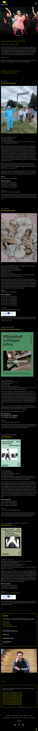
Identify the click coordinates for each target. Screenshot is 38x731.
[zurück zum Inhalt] (36, 729)
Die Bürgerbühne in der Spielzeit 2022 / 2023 (12, 696)
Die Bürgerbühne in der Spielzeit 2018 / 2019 (12, 701)
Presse (20, 715)
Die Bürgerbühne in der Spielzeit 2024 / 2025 (12, 693)
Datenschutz (26, 717)
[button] (15, 35)
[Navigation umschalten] (36, 3)
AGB (21, 717)
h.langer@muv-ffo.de (7, 624)
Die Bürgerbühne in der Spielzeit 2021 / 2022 (12, 698)
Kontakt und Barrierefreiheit (12, 715)
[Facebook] (15, 725)
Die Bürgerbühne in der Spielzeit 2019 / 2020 (12, 699)
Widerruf (19, 721)
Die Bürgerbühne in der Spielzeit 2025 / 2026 (12, 692)
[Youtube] (23, 725)
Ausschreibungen (6, 717)
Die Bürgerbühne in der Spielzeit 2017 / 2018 (12, 702)
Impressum (32, 717)
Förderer (25, 715)
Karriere (30, 715)
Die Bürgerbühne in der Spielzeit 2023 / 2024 (12, 695)
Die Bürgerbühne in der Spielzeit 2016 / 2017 (12, 704)
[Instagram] (19, 725)
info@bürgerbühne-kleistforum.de (10, 626)
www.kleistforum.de (16, 191)
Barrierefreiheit (15, 717)
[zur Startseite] (4, 3)
